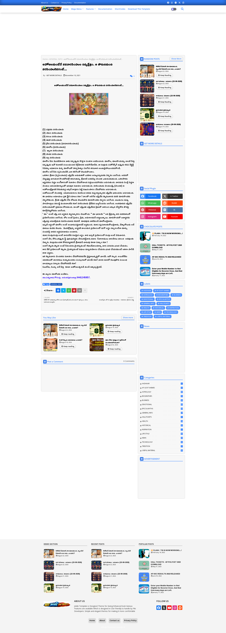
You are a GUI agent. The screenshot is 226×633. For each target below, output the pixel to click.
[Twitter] (63, 290)
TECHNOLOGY (171, 312)
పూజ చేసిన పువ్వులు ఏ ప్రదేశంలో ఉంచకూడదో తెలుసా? (115, 341)
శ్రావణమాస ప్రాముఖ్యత (112, 325)
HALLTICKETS (164, 303)
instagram (152, 216)
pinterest (152, 210)
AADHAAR (147, 290)
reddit (174, 203)
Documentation (80, 3)
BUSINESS (177, 295)
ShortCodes (120, 9)
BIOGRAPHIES (163, 295)
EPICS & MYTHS (164, 299)
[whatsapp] (172, 2)
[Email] (79, 290)
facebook (152, 196)
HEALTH (146, 308)
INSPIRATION (174, 308)
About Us (44, 3)
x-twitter (174, 196)
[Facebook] (58, 290)
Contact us (55, 3)
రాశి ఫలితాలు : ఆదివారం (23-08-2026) (169, 81)
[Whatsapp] (68, 290)
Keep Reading (165, 75)
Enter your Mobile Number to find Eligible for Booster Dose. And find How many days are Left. (167, 271)
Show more (128, 317)
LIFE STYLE (147, 312)
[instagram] (183, 2)
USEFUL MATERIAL (163, 316)
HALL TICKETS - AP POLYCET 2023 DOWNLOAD (167, 246)
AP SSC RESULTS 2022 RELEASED (166, 257)
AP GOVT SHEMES (163, 290)
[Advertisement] (113, 33)
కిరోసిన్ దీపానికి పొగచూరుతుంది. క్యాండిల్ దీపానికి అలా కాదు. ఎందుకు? (73, 326)
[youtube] (169, 607)
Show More (176, 58)
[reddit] (180, 607)
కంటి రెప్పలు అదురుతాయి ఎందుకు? (70, 340)
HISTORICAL (159, 308)
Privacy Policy (67, 3)
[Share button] (85, 290)
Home (66, 9)
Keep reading (69, 334)
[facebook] (168, 2)
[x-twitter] (179, 2)
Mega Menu (76, 9)
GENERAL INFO (55, 59)
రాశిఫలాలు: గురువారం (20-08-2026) (168, 124)
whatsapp (152, 203)
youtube (174, 216)
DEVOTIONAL (148, 299)
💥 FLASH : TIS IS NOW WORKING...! (167, 233)
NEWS (158, 312)
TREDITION (147, 316)
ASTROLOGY (148, 295)
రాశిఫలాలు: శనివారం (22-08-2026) (168, 95)
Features (90, 9)
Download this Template (139, 9)
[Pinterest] (74, 290)
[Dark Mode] (182, 9)
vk (174, 210)
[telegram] (175, 2)
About (102, 620)
